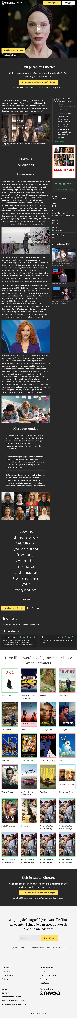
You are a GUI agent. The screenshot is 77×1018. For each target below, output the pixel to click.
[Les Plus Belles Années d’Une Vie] (29, 776)
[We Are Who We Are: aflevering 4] (67, 844)
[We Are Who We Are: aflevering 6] (67, 810)
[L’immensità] (10, 714)
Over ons (6, 971)
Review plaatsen (11, 631)
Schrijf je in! (49, 938)
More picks (59, 142)
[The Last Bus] (67, 680)
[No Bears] (10, 745)
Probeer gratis (52, 3)
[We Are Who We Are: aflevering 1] (48, 810)
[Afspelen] (38, 29)
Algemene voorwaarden (13, 1000)
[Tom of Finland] (10, 776)
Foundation (7, 975)
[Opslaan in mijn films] (29, 50)
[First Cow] (48, 776)
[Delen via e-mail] (38, 608)
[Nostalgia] (67, 714)
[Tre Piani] (29, 810)
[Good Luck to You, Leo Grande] (29, 680)
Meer (19, 3)
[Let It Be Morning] (48, 745)
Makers (43, 971)
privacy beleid (61, 947)
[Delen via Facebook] (27, 608)
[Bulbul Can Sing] (10, 810)
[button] (39, 3)
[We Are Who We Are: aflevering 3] (10, 844)
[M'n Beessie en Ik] (29, 745)
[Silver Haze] (29, 714)
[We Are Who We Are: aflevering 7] (48, 844)
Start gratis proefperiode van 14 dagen (38, 82)
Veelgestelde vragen (12, 997)
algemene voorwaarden (40, 947)
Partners (44, 979)
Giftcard (5, 979)
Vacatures (44, 983)
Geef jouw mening (63, 189)
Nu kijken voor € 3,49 (13, 50)
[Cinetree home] (8, 3)
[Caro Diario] (10, 680)
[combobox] (39, 2)
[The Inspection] (48, 714)
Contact (5, 993)
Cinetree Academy (49, 975)
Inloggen (69, 3)
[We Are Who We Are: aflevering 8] (29, 844)
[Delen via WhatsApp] (33, 608)
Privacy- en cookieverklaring (15, 1004)
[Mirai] (67, 745)
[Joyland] (48, 680)
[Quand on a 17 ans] (67, 776)
